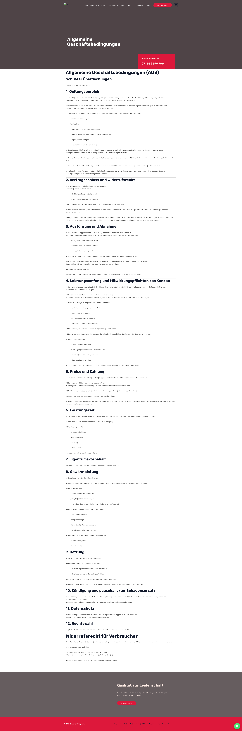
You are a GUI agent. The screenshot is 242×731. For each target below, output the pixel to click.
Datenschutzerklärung (132, 724)
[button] (117, 5)
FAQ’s (148, 5)
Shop (129, 5)
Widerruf (165, 724)
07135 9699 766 (153, 63)
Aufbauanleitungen (154, 724)
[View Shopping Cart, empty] (176, 5)
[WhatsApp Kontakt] (237, 726)
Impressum (118, 724)
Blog (122, 5)
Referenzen (139, 5)
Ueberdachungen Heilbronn (95, 5)
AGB (143, 724)
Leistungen (112, 5)
